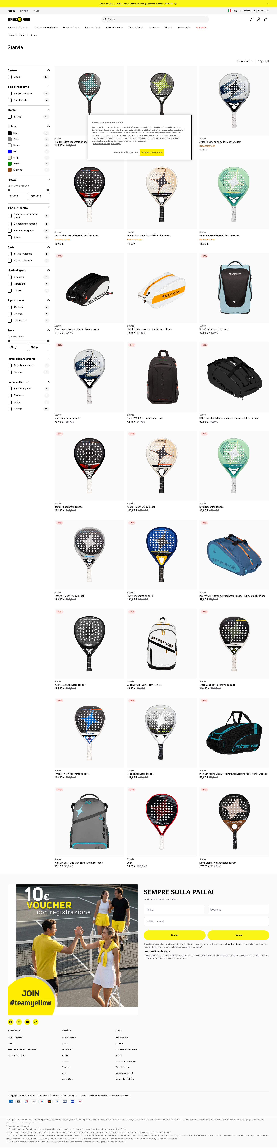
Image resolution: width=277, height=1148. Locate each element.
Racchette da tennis (18, 27)
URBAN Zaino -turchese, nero (214, 329)
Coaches (65, 1067)
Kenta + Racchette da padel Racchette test (148, 235)
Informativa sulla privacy (48, 1095)
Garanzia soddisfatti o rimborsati (22, 1049)
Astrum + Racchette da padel (69, 596)
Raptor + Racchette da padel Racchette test (77, 235)
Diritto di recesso (15, 1037)
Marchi (168, 27)
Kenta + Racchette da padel (141, 507)
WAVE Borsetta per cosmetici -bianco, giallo (77, 329)
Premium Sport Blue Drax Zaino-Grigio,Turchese (79, 863)
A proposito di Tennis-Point (127, 1049)
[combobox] (155, 19)
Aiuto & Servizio (69, 1037)
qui (112, 141)
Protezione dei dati (101, 144)
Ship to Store (67, 1079)
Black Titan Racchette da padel (70, 685)
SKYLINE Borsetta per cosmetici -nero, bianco (150, 329)
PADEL (36, 11)
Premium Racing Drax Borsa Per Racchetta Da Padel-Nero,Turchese (233, 774)
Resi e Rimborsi (122, 1067)
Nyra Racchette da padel (211, 507)
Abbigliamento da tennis (45, 27)
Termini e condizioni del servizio (93, 1095)
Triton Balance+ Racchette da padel (217, 685)
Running (24, 11)
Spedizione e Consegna (126, 1061)
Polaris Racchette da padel (140, 774)
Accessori (154, 27)
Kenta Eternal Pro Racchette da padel (218, 863)
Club (64, 1073)
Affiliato (65, 1055)
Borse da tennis (93, 27)
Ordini (64, 1043)
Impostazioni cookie (16, 1055)
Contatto (119, 1043)
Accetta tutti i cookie (151, 152)
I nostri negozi (249, 11)
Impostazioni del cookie (126, 152)
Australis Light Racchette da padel (72, 142)
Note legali (116, 144)
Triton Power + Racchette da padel (72, 774)
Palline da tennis (114, 27)
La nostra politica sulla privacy (157, 951)
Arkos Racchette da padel (68, 418)
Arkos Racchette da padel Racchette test (220, 142)
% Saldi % (201, 27)
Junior (130, 863)
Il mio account (122, 1037)
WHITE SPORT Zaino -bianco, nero (144, 685)
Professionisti (184, 27)
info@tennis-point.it (235, 944)
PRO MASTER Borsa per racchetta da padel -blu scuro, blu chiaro (232, 596)
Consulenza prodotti (124, 1073)
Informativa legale (69, 1095)
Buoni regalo (263, 11)
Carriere (65, 1061)
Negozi (119, 1055)
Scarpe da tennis (71, 27)
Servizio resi (67, 1049)
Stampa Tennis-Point (125, 1079)
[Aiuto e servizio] (251, 19)
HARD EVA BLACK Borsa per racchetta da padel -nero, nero (229, 418)
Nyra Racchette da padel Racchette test (219, 235)
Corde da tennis (136, 27)
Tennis (11, 11)
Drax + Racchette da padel (140, 596)
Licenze (11, 1043)
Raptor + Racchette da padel (69, 507)
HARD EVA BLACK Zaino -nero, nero (144, 418)
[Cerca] (105, 19)
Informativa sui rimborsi (120, 1095)
